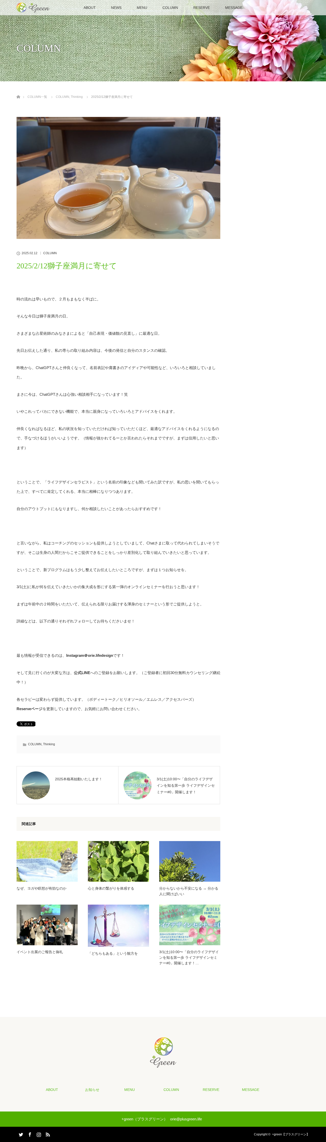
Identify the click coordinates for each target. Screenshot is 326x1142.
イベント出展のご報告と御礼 (40, 952)
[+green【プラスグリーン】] (163, 1064)
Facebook (29, 1133)
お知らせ (92, 1090)
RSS (47, 1133)
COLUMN (170, 8)
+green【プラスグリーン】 (290, 1134)
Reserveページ (30, 709)
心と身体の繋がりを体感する (111, 888)
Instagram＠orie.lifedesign (89, 655)
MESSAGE (233, 8)
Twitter (20, 1133)
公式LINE (82, 673)
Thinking (49, 744)
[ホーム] (18, 91)
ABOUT (90, 8)
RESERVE (201, 8)
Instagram (38, 1133)
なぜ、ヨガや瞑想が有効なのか (41, 888)
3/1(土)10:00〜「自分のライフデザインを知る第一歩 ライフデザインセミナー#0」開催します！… (189, 957)
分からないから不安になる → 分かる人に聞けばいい (188, 891)
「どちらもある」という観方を (113, 953)
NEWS (116, 8)
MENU (142, 8)
